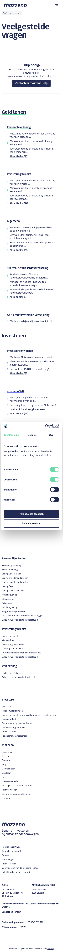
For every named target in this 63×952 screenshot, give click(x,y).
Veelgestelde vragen (14, 13)
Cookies (6, 855)
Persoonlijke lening (19, 127)
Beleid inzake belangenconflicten (18, 872)
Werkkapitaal (8, 640)
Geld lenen (14, 112)
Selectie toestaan (31, 523)
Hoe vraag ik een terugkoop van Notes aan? (33, 405)
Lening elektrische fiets (13, 591)
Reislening (7, 603)
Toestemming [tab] (11, 435)
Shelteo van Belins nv (12, 673)
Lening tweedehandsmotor (15, 582)
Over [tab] (51, 435)
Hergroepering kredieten (14, 612)
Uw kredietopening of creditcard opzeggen (22, 616)
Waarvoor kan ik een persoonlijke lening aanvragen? (31, 143)
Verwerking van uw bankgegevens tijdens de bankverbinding (32, 229)
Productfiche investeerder (14, 736)
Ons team (6, 773)
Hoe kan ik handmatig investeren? (28, 409)
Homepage (7, 752)
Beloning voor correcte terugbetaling (20, 620)
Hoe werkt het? (9, 719)
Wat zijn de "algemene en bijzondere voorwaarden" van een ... (29, 399)
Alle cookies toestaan (32, 513)
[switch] (54, 479)
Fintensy (50, 949)
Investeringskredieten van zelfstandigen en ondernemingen (30, 715)
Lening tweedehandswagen (15, 578)
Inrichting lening (9, 608)
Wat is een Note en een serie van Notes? (31, 357)
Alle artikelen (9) (18, 373)
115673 (23, 927)
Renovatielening (10, 570)
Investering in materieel (13, 645)
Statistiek (6, 760)
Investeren (14, 336)
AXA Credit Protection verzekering (28, 315)
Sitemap (6, 798)
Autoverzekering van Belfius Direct (18, 677)
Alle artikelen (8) (18, 297)
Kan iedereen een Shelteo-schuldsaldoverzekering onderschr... (29, 276)
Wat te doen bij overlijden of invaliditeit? (31, 321)
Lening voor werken (11, 574)
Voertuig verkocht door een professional (21, 653)
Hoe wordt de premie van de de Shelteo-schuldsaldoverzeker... (31, 291)
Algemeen (13, 221)
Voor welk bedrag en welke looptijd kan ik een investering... (31, 197)
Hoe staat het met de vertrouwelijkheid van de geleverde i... (33, 244)
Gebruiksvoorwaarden (12, 851)
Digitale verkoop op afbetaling (16, 794)
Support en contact (11, 912)
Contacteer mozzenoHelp (31, 83)
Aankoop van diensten (12, 649)
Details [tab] (32, 435)
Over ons (6, 756)
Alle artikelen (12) (19, 203)
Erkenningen (8, 860)
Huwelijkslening (9, 595)
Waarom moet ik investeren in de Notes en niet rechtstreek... (32, 363)
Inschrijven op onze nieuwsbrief (17, 786)
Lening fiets (7, 586)
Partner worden (9, 790)
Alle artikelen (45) (19, 250)
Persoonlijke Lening (11, 566)
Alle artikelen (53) (19, 414)
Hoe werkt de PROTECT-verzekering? (29, 369)
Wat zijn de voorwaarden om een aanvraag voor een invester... (32, 182)
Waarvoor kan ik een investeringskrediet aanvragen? (31, 190)
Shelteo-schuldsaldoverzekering (27, 268)
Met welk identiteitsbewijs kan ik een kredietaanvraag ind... (29, 237)
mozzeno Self (15, 391)
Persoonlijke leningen (12, 711)
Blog (4, 765)
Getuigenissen (8, 769)
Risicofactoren (9, 732)
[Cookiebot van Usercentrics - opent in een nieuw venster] (45, 426)
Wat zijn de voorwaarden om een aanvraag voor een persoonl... (32, 135)
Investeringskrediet (19, 174)
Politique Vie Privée (11, 847)
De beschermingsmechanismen (17, 723)
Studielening (8, 599)
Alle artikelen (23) (19, 156)
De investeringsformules (13, 728)
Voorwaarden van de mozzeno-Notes (20, 868)
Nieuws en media (10, 781)
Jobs (4, 777)
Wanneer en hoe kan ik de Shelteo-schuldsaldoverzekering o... (28, 284)
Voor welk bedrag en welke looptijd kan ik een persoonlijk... (31, 150)
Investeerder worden (20, 351)
